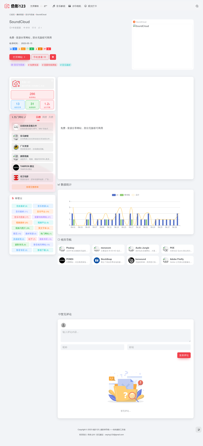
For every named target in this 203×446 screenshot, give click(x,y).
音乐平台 (43, 211)
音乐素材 (22, 211)
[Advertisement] (126, 103)
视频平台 (43, 222)
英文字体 (43, 227)
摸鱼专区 (46, 238)
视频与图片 (22, 227)
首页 (13, 14)
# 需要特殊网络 (49, 64)
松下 (32, 238)
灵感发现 (18, 238)
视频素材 (22, 222)
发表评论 (184, 355)
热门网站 (46, 233)
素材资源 (20, 14)
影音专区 (21, 249)
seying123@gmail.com (114, 434)
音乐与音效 (29, 14)
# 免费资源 (33, 64)
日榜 (38, 117)
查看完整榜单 (32, 186)
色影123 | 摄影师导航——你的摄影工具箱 (108, 429)
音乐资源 (43, 205)
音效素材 (21, 205)
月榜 (50, 117)
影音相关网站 (42, 244)
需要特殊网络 (42, 216)
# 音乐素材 (65, 64)
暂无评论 (66, 314)
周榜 (44, 117)
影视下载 (43, 249)
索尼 (17, 233)
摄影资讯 (20, 244)
